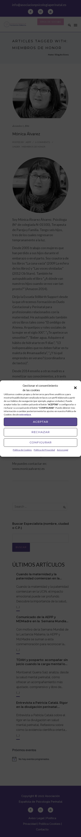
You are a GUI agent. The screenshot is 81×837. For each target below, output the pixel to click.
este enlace (25, 414)
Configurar (41, 442)
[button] (75, 387)
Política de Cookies (22, 449)
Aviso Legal (62, 449)
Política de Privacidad (44, 449)
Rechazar (40, 432)
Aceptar (40, 421)
